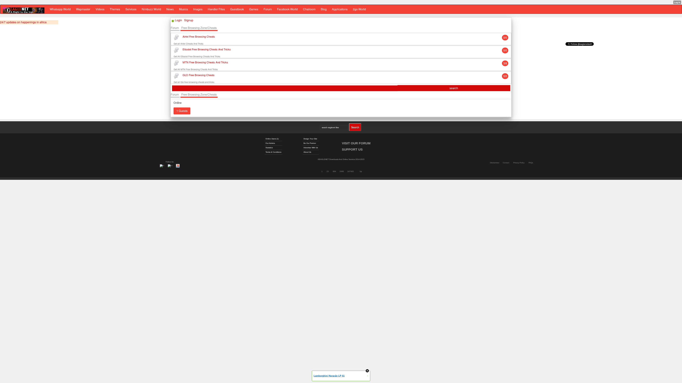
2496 (342, 171)
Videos (100, 9)
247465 (350, 171)
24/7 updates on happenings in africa (23, 22)
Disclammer (494, 163)
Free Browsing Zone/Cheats (199, 28)
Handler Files (216, 9)
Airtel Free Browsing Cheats (199, 36)
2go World (359, 9)
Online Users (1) (272, 139)
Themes (115, 9)
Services (130, 9)
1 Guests (182, 111)
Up (361, 171)
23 (328, 171)
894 (334, 171)
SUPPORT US (352, 149)
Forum (268, 9)
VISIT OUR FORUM (356, 143)
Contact (506, 163)
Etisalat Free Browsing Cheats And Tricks (207, 49)
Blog (324, 9)
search (454, 88)
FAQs (531, 163)
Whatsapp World (60, 9)
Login (178, 20)
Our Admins (270, 143)
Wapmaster (83, 9)
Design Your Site (310, 139)
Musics (183, 9)
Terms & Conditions (273, 152)
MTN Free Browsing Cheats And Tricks (205, 62)
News (170, 9)
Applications (340, 9)
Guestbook (237, 9)
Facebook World (287, 9)
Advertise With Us (311, 148)
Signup (188, 20)
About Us (307, 152)
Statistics (269, 148)
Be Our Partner (310, 143)
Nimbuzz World (151, 9)
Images (197, 9)
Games (253, 9)
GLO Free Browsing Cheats (199, 75)
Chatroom (309, 9)
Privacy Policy (518, 163)
